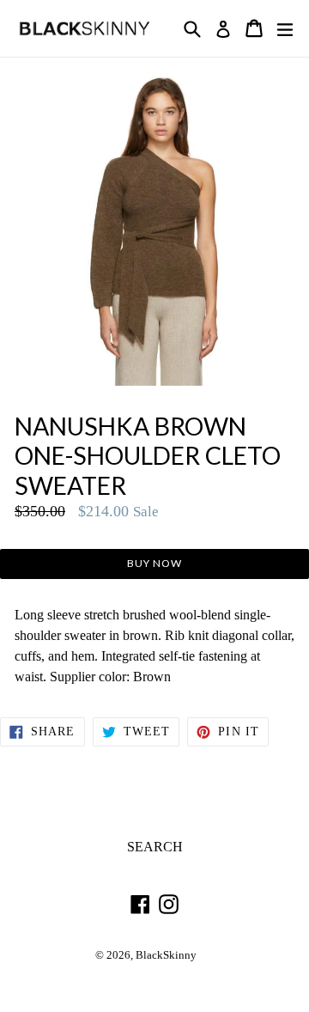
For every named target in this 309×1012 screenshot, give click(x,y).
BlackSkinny (166, 955)
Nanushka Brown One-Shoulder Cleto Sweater (148, 456)
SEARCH (155, 846)
